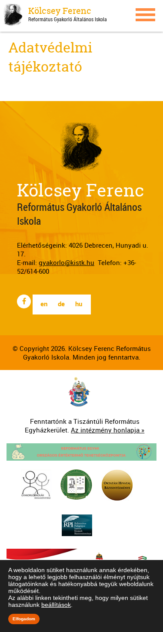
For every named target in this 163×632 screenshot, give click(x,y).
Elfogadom (24, 618)
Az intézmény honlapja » (107, 430)
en (43, 303)
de (61, 303)
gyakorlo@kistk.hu (66, 262)
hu (78, 303)
